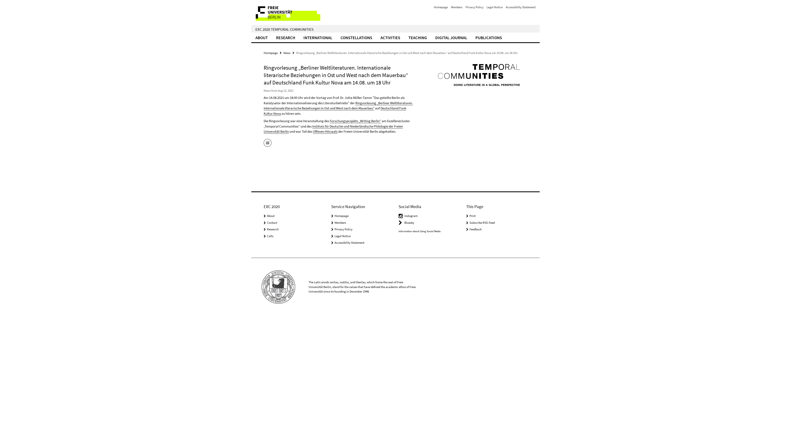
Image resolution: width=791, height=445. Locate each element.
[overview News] (267, 144)
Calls (270, 236)
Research (285, 37)
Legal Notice (495, 7)
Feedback (475, 229)
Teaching (417, 37)
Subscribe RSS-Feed (482, 223)
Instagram (411, 216)
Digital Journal (451, 37)
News (286, 53)
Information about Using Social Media (420, 231)
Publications (488, 37)
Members (456, 7)
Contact (272, 223)
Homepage (441, 7)
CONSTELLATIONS (356, 37)
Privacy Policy (474, 7)
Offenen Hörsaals (325, 131)
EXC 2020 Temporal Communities (284, 29)
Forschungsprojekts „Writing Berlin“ (355, 121)
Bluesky (409, 223)
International (317, 37)
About (261, 37)
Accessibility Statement (521, 7)
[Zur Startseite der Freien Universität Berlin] (285, 12)
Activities (390, 37)
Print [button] (472, 216)
